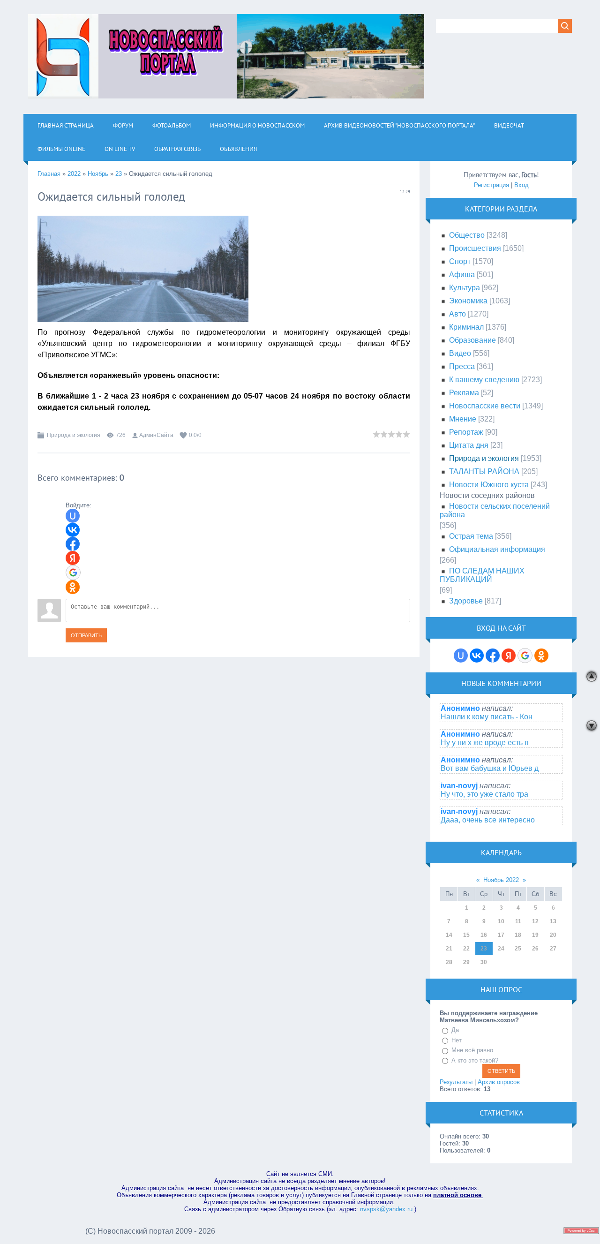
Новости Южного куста (489, 485)
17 (501, 935)
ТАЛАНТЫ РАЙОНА (484, 471)
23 (118, 173)
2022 (74, 173)
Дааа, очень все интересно (488, 820)
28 (449, 962)
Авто (457, 314)
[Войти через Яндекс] (73, 558)
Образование (472, 340)
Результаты (456, 1082)
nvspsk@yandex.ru (386, 1209)
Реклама (464, 393)
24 (501, 948)
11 (518, 921)
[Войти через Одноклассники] (73, 587)
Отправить (86, 635)
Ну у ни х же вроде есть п (485, 742)
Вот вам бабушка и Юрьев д (490, 768)
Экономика (468, 301)
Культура (464, 288)
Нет (456, 1040)
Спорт (460, 261)
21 (449, 948)
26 (535, 948)
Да (455, 1029)
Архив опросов (499, 1082)
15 (466, 935)
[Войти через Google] (73, 572)
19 (535, 935)
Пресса (462, 366)
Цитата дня (468, 445)
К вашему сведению (484, 380)
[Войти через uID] (73, 516)
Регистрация (491, 184)
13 (553, 921)
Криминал (466, 327)
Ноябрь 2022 (501, 879)
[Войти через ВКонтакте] (73, 530)
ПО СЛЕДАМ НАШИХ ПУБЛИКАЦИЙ (482, 575)
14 (449, 935)
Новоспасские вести (484, 406)
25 (518, 948)
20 (553, 935)
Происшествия (475, 248)
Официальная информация (497, 549)
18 (518, 935)
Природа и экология (73, 435)
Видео (460, 353)
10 (501, 921)
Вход (521, 184)
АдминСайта (156, 435)
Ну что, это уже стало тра (484, 794)
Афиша (462, 275)
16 (483, 935)
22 (466, 948)
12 (535, 921)
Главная (49, 173)
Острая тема (471, 536)
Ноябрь (98, 173)
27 (553, 948)
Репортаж (466, 432)
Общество (467, 235)
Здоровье (466, 601)
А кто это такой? (474, 1060)
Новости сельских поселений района (495, 510)
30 (483, 962)
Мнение (462, 419)
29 (466, 962)
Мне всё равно (472, 1050)
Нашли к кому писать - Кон (486, 717)
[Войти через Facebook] (73, 544)
